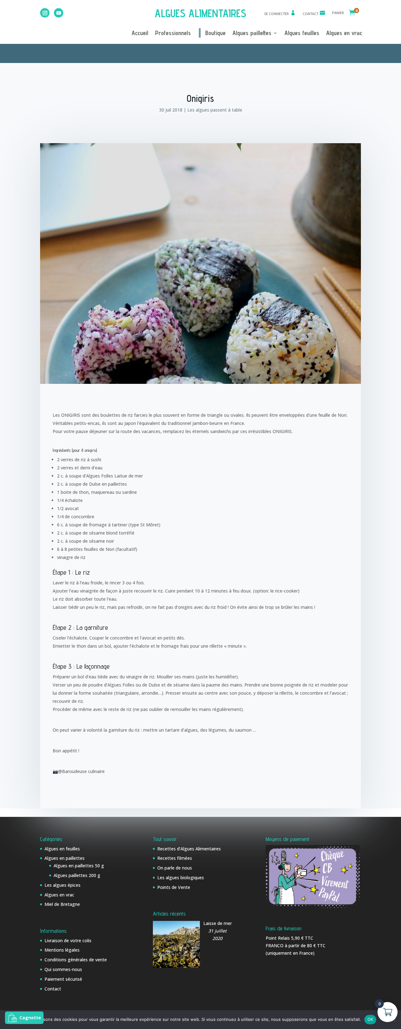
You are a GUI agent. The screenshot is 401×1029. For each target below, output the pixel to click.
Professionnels (173, 34)
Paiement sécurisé (63, 979)
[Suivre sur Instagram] (44, 13)
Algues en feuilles (62, 849)
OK (370, 1019)
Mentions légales (62, 950)
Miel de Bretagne (62, 904)
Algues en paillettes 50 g (79, 866)
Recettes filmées (174, 858)
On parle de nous (174, 868)
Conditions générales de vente (75, 960)
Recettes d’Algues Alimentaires (189, 849)
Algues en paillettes (64, 858)
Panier (338, 13)
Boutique (215, 34)
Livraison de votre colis (67, 940)
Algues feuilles (301, 34)
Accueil (140, 34)
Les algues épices (62, 885)
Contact (310, 13)
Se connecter (276, 13)
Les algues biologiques (180, 877)
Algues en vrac (344, 34)
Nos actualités (207, 52)
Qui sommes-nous (63, 969)
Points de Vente (173, 887)
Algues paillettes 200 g (77, 875)
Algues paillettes (251, 34)
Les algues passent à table (214, 110)
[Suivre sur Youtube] (58, 13)
